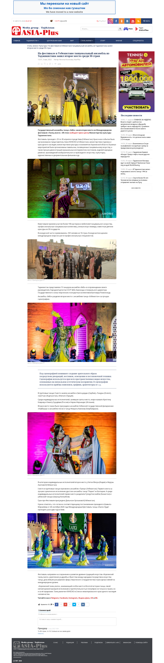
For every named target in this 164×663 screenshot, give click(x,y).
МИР (72, 41)
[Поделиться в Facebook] (56, 604)
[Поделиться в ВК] (83, 604)
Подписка (98, 643)
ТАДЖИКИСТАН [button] (32, 41)
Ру (97, 21)
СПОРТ (102, 41)
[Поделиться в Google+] (65, 604)
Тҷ (100, 21)
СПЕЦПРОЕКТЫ (138, 41)
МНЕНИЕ (119, 41)
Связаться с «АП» (112, 643)
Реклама (84, 643)
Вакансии (127, 643)
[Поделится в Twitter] (74, 604)
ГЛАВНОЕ (16, 41)
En (103, 21)
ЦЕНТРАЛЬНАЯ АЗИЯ (54, 41)
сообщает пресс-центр (79, 133)
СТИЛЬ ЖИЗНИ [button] (86, 41)
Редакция (70, 643)
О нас (55, 643)
